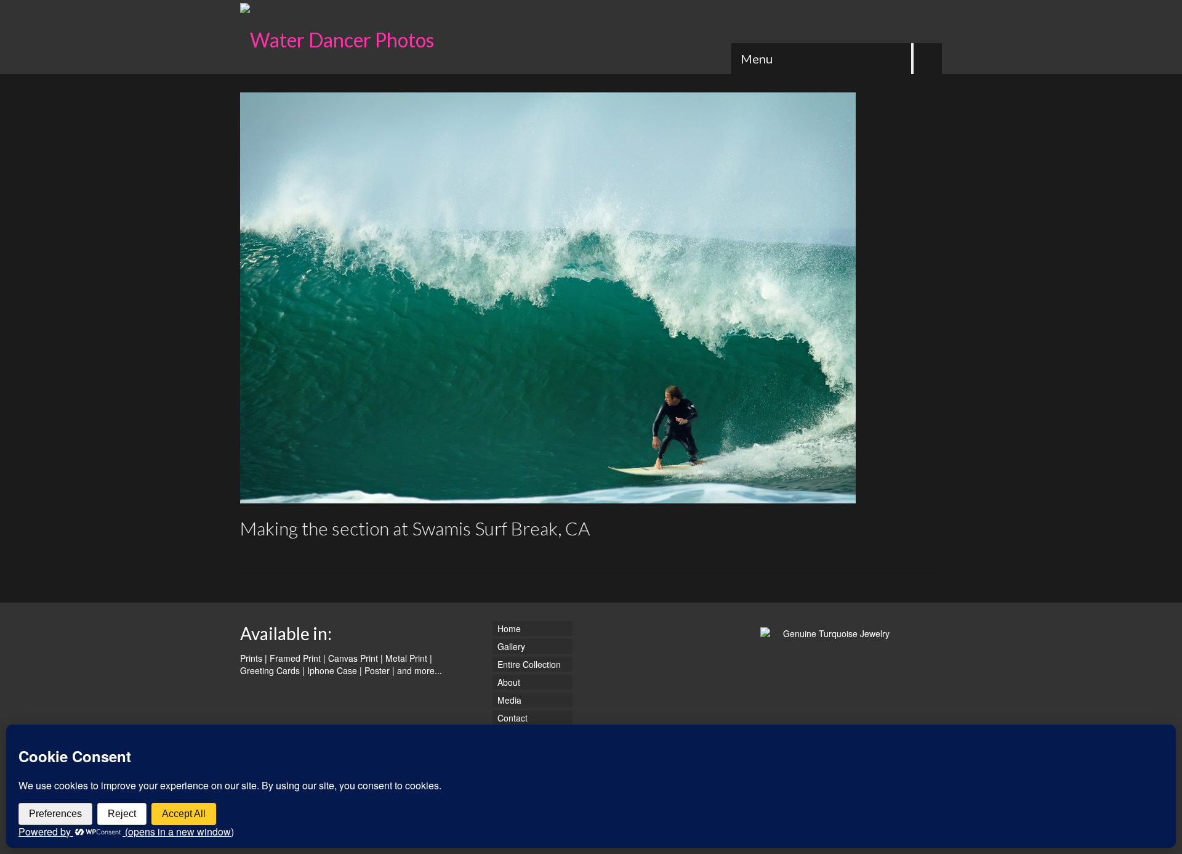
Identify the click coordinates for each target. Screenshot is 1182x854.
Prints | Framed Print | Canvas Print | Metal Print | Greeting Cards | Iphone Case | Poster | (336, 664)
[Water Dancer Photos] (351, 37)
